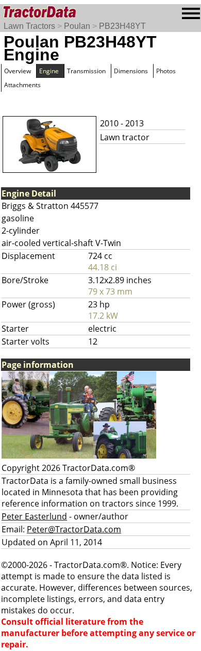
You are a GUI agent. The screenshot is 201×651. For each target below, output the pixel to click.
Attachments (22, 84)
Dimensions (131, 71)
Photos (166, 71)
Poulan (77, 26)
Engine (49, 71)
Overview (17, 71)
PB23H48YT (122, 26)
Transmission (86, 71)
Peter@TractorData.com (74, 529)
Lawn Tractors (29, 26)
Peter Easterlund (34, 516)
